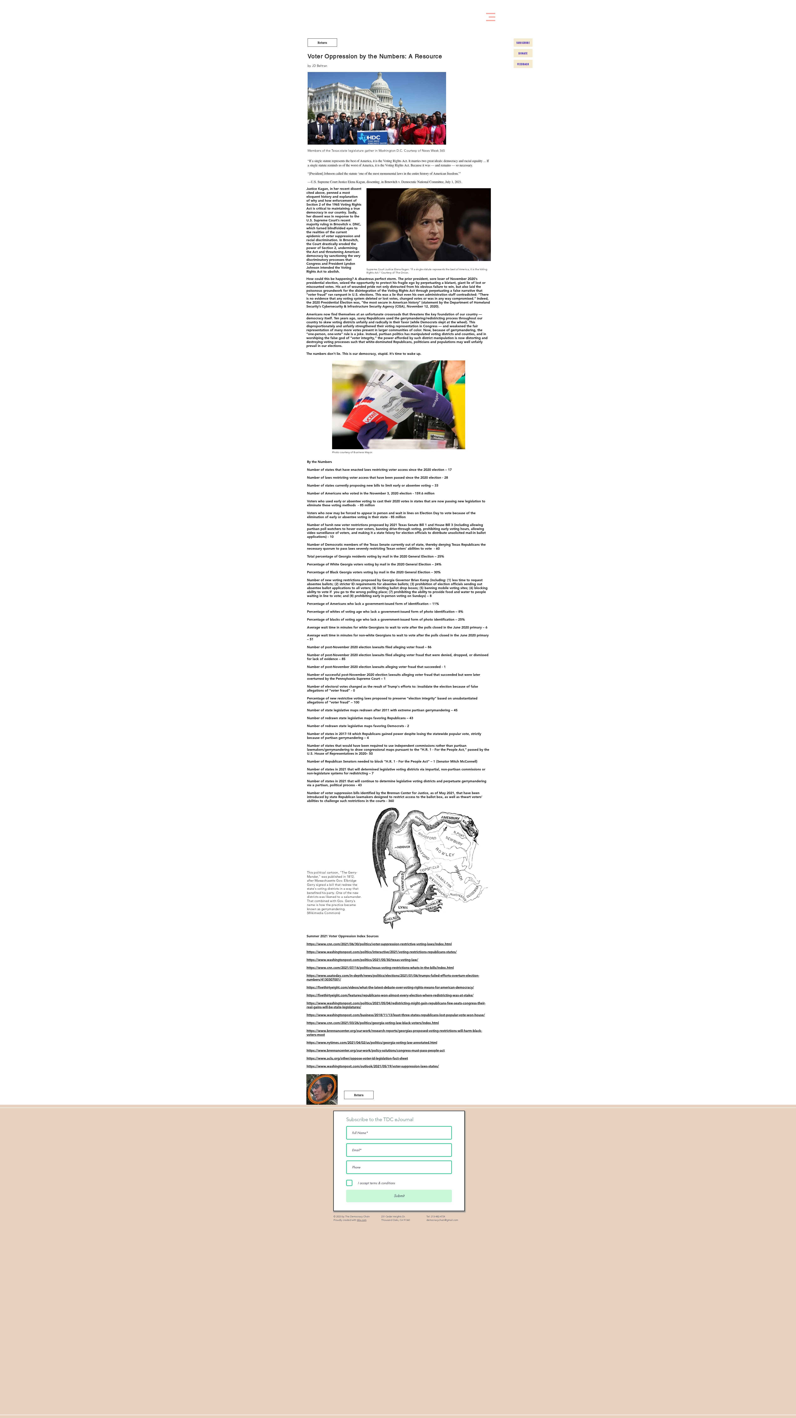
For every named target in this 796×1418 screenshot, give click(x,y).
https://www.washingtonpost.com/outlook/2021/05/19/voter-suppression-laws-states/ (373, 1066)
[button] (490, 17)
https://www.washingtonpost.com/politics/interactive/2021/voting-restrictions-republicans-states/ (382, 952)
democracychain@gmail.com (442, 1220)
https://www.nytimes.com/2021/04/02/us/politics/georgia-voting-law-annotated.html (372, 1043)
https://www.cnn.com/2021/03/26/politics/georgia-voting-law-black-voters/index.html (373, 1023)
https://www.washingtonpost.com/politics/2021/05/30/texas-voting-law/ (362, 960)
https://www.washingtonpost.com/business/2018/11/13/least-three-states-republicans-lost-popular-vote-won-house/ (396, 1015)
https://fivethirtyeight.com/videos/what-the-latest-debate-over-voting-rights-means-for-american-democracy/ (390, 987)
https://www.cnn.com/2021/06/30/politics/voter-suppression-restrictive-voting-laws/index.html (379, 944)
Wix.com (361, 1220)
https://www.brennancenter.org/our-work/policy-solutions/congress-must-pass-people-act (376, 1050)
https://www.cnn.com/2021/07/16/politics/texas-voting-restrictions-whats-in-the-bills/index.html (380, 968)
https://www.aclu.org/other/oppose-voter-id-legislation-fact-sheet (357, 1058)
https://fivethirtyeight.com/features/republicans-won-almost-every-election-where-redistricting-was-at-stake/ (390, 995)
